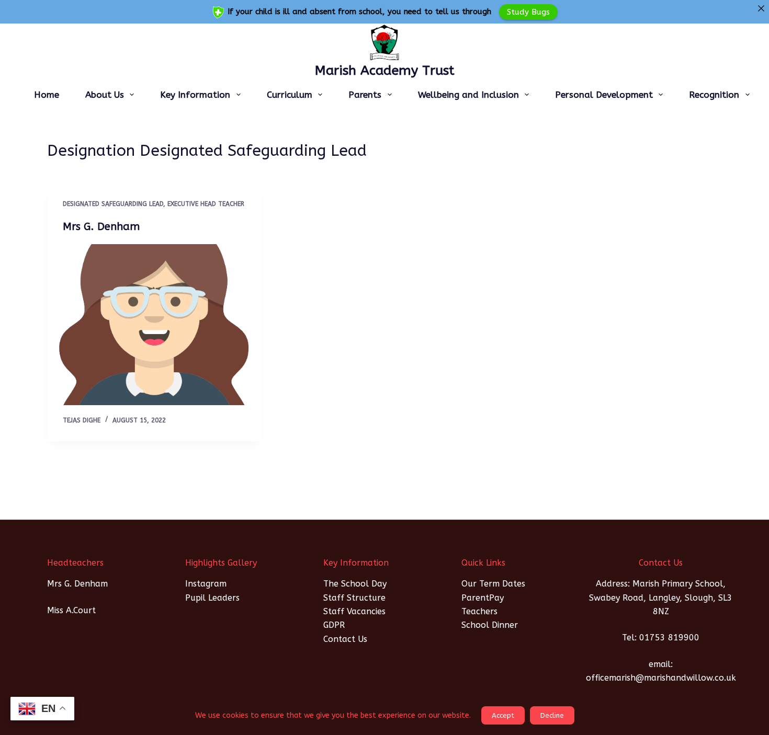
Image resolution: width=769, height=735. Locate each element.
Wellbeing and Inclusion (468, 94)
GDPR (334, 625)
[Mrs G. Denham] (154, 324)
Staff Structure (354, 598)
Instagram (206, 584)
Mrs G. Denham (101, 227)
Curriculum (289, 94)
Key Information (195, 94)
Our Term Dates (493, 584)
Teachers (479, 611)
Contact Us (345, 639)
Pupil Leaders (212, 598)
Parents (364, 94)
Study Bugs (528, 11)
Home (46, 94)
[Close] (761, 8)
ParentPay (482, 598)
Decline (552, 715)
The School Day (355, 584)
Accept (503, 715)
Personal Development (604, 94)
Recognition (714, 94)
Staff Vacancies (354, 611)
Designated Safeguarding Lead (113, 204)
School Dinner (489, 625)
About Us (104, 94)
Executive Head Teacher (205, 204)
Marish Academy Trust (385, 70)
